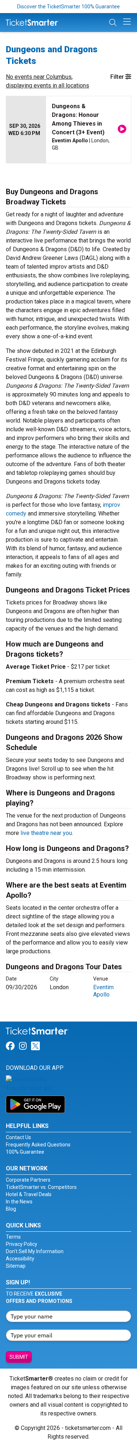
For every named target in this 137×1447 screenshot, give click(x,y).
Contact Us (18, 1137)
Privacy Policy (21, 1244)
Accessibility (20, 1258)
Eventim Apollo (103, 991)
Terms (13, 1237)
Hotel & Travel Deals (29, 1194)
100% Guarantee (25, 1152)
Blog (11, 1209)
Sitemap (16, 1266)
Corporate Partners (28, 1180)
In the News (19, 1202)
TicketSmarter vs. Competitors (41, 1187)
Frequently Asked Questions (38, 1145)
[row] (68, 129)
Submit (18, 1357)
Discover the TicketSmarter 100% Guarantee (68, 6)
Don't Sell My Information (35, 1251)
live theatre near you (46, 833)
